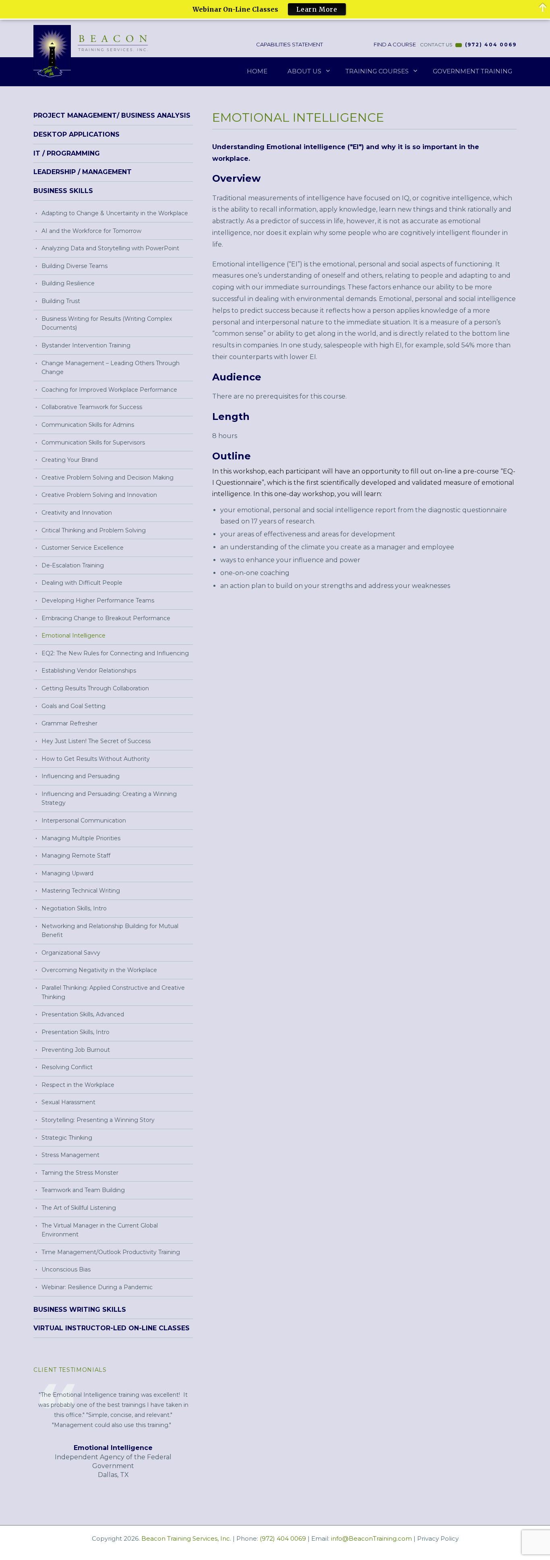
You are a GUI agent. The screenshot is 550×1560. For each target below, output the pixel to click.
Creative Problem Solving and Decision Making (107, 477)
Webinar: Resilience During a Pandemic (97, 1287)
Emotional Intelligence (73, 635)
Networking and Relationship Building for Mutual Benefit (109, 930)
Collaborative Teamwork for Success (91, 407)
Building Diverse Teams (74, 266)
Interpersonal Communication (83, 820)
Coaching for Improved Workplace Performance (109, 389)
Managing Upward (67, 873)
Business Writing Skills (79, 1309)
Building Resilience (68, 283)
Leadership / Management (82, 172)
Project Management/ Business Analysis (111, 115)
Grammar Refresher (69, 723)
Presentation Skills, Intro (75, 1032)
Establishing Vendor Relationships (88, 670)
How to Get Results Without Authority (95, 758)
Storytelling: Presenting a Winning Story (98, 1120)
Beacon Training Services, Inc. (186, 1538)
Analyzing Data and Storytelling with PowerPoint (110, 248)
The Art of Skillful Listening (78, 1207)
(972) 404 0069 (491, 45)
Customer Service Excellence (82, 547)
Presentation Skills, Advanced (82, 1014)
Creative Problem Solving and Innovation (99, 495)
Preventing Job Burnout (75, 1049)
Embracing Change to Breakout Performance (105, 618)
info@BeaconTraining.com (371, 1538)
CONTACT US (436, 45)
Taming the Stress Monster (79, 1172)
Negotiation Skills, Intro (74, 908)
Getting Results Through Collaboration (95, 688)
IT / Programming (66, 153)
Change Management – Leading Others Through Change (110, 367)
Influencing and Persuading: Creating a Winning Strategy (109, 798)
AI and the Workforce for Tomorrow (91, 231)
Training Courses (377, 71)
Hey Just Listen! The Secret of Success (96, 741)
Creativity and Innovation (76, 512)
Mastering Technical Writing (80, 890)
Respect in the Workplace (77, 1084)
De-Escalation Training (72, 565)
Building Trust (60, 301)
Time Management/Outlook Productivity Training (110, 1252)
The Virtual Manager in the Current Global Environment (99, 1230)
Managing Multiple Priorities (80, 838)
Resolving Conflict (67, 1067)
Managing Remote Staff (75, 855)
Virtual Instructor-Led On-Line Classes (111, 1328)
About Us (304, 71)
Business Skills (63, 191)
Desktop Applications (76, 134)
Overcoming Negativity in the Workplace (99, 970)
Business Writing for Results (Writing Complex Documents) (106, 323)
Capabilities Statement (289, 44)
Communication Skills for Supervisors (93, 442)
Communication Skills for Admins (87, 424)
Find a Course (394, 44)
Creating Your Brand (69, 459)
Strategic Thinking (66, 1137)
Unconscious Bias (66, 1269)
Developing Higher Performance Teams (97, 600)
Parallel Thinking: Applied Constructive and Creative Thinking (113, 992)
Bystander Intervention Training (85, 345)
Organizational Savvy (70, 952)
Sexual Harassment (68, 1102)
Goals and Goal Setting (73, 706)
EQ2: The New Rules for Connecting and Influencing (115, 653)
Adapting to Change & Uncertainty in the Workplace (114, 213)
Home (257, 71)
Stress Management (70, 1155)
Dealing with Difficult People (81, 582)
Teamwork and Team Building (83, 1190)
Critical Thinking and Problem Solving (93, 530)
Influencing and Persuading (80, 776)
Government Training (472, 71)
